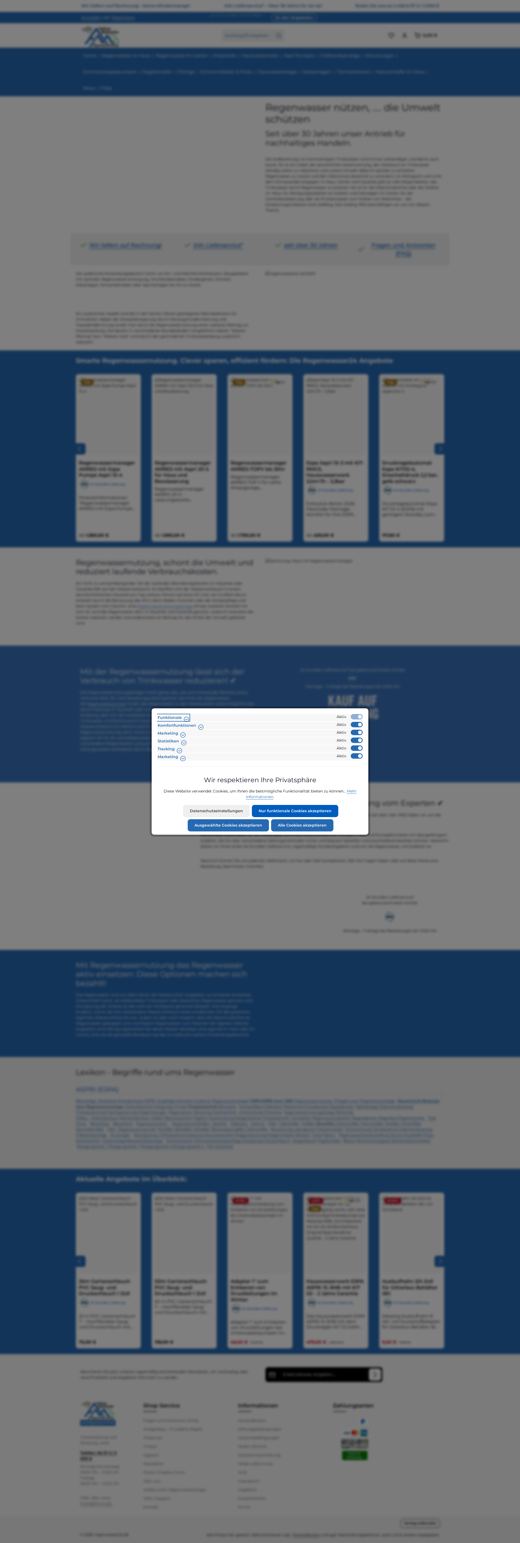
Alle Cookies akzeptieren (302, 825)
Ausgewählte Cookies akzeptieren (228, 825)
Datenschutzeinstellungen (216, 810)
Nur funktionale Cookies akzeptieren (295, 810)
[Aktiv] (357, 716)
